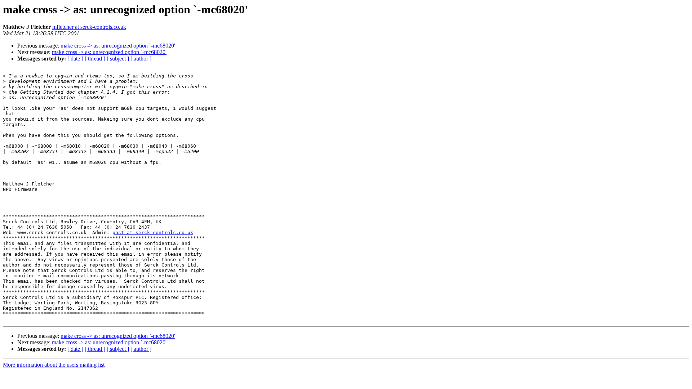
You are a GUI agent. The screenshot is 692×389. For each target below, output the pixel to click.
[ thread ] (95, 58)
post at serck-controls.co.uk (152, 232)
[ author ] (140, 58)
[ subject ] (118, 58)
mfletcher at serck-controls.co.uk (89, 27)
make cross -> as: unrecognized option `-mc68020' (118, 46)
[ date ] (75, 58)
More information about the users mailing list (54, 365)
